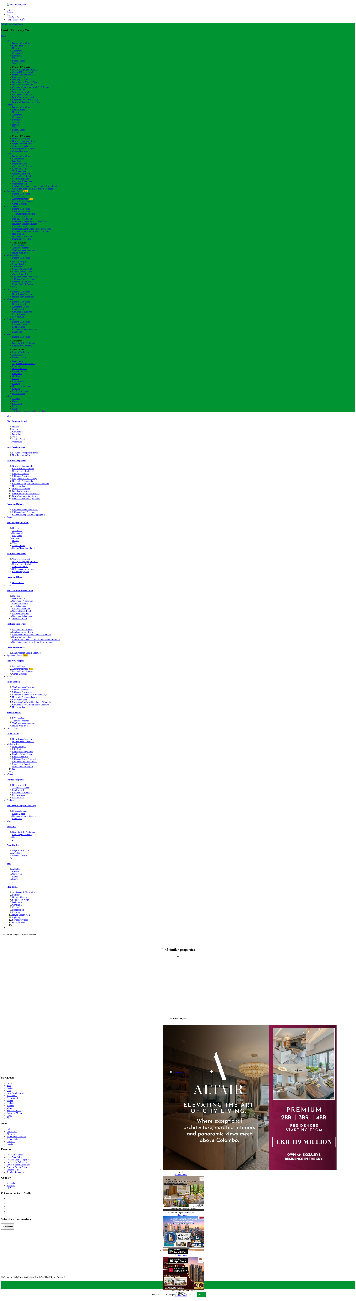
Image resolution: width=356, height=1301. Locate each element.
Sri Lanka (11, 1183)
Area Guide (17, 354)
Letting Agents (18, 327)
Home (9, 1083)
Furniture (16, 366)
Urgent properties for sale (23, 74)
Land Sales (17, 332)
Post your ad (12, 1098)
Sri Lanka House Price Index (25, 277)
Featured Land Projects (22, 201)
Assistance (11, 826)
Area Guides (12, 845)
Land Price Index (14, 1157)
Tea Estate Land (19, 171)
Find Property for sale (17, 421)
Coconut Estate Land (21, 176)
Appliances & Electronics (23, 363)
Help (8, 14)
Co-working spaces (20, 151)
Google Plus (28, 411)
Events (15, 406)
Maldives (11, 1185)
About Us (11, 1134)
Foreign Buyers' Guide (22, 271)
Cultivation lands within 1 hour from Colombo (32, 189)
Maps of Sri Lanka (20, 352)
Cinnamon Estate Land (22, 181)
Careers (15, 401)
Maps (9, 1108)
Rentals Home (18, 110)
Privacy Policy (13, 1139)
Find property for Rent (18, 522)
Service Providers (20, 391)
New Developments (16, 447)
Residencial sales (19, 811)
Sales (3, 24)
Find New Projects (15, 661)
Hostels (15, 125)
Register (10, 12)
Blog (14, 287)
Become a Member (15, 1113)
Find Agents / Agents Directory (21, 805)
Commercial (17, 53)
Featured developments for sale (25, 453)
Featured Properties (16, 460)
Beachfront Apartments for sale (25, 97)
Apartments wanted (20, 307)
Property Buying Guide (22, 269)
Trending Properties (20, 248)
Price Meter (17, 266)
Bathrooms (17, 373)
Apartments (17, 51)
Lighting (16, 388)
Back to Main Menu (21, 43)
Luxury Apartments (20, 77)
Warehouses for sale (21, 92)
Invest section (13, 206)
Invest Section (13, 682)
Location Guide (13, 1170)
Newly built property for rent (25, 141)
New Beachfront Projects (23, 455)
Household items (19, 368)
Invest (20, 24)
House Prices (18, 582)
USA (9, 1188)
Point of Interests (19, 357)
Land (15, 24)
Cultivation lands (19, 226)
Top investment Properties (23, 214)
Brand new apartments (22, 95)
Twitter (19, 411)
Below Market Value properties (26, 102)
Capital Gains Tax (20, 274)
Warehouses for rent (21, 138)
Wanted (10, 299)
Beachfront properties (21, 239)
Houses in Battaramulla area (24, 224)
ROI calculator (18, 245)
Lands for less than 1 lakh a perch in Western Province (36, 186)
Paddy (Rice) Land (20, 179)
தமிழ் (22, 19)
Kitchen (15, 378)
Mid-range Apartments (22, 79)
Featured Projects (19, 196)
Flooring (16, 383)
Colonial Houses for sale (23, 72)
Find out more (181, 1174)
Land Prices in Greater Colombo (26, 653)
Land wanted (18, 309)
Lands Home (18, 159)
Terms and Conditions (16, 1136)
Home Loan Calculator (22, 294)
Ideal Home (17, 361)
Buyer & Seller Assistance (23, 343)
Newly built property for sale (25, 69)
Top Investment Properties (23, 687)
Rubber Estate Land (21, 174)
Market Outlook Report (22, 284)
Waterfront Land (19, 184)
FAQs (15, 408)
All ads (11, 1118)
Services (10, 1105)
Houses (15, 48)
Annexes (16, 122)
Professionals (18, 381)
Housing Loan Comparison (19, 1160)
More (9, 334)
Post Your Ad (14, 17)
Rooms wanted (18, 314)
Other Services (18, 393)
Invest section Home (21, 211)
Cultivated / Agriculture (22, 166)
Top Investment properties (23, 250)
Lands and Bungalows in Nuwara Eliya (29, 221)
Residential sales (19, 324)
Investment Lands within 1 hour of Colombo (31, 229)
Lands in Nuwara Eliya (22, 632)
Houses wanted (19, 304)
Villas (14, 58)
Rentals (9, 24)
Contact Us (17, 403)
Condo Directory (19, 204)
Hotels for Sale (18, 89)
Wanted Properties (15, 780)
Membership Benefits (21, 282)
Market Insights (13, 255)
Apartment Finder (17, 191)
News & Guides (14, 1110)
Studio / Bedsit (18, 61)
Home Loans (12, 289)
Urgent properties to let (22, 143)
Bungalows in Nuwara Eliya (24, 82)
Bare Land (17, 161)
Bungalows (17, 56)
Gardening (17, 376)
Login (9, 9)
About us (16, 398)
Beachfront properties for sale (25, 100)
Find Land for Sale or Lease (20, 590)
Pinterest (38, 411)
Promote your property (22, 346)
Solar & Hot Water (20, 371)
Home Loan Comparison (23, 297)
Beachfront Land (19, 164)
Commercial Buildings (22, 312)
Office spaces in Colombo (23, 148)
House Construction (21, 386)
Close (3, 36)
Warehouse (17, 63)
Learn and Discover (16, 504)
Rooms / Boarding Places (23, 548)
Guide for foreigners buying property (28, 514)
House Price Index (20, 253)
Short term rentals (20, 146)
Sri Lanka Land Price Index (24, 279)
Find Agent (12, 319)
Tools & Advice (14, 712)
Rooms (15, 132)
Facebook (11, 411)
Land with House (20, 169)
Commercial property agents (24, 329)
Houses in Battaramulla (22, 84)
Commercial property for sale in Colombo (30, 87)
